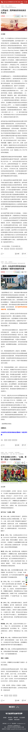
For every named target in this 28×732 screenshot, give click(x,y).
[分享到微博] (26, 584)
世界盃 (6, 695)
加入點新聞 (22, 717)
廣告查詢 (10, 717)
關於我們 (16, 717)
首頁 (5, 1)
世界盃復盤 (3, 462)
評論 (22, 1)
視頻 (19, 1)
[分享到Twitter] (26, 582)
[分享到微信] (26, 580)
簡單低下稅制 (19, 248)
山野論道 (3, 16)
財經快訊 (3, 271)
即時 (16, 1)
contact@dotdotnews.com (21, 723)
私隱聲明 (11, 719)
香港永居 (12, 248)
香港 (6, 440)
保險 (10, 440)
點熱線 (4, 717)
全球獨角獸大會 (11, 1)
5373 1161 (9, 723)
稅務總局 (15, 440)
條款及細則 (16, 719)
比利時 (15, 695)
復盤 (11, 695)
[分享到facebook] (26, 578)
